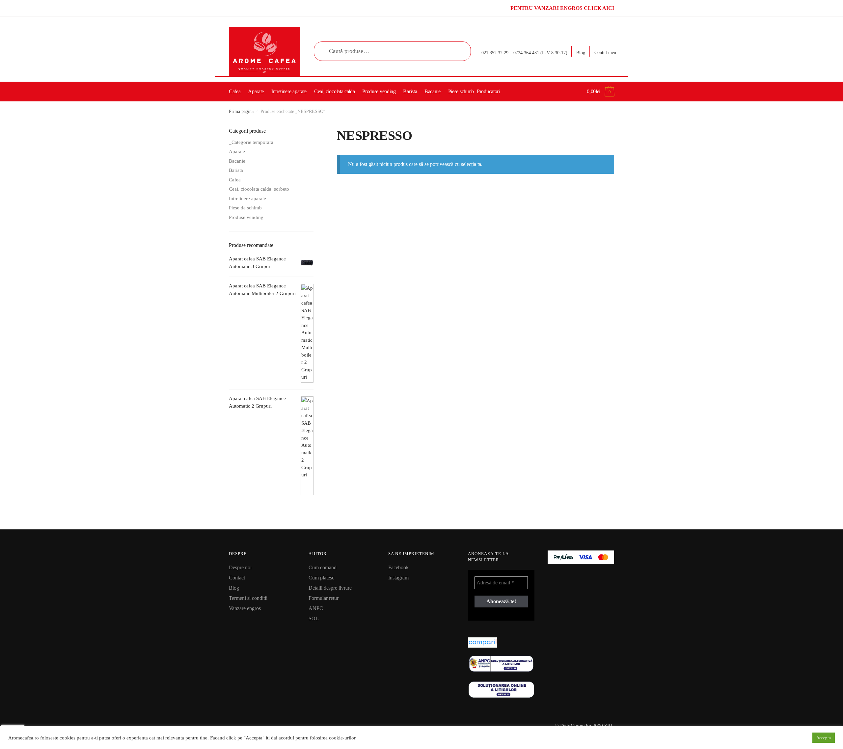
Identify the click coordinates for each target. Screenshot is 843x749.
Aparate (237, 151)
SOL (314, 618)
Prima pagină (241, 111)
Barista (236, 170)
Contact (237, 577)
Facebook (398, 567)
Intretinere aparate (247, 198)
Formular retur (324, 598)
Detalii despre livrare (330, 588)
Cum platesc (321, 577)
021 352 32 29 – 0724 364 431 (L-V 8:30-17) (524, 52)
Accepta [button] (823, 737)
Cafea (235, 179)
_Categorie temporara (251, 142)
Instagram (398, 577)
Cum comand (323, 567)
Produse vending (246, 217)
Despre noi (240, 567)
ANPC (316, 608)
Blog (580, 52)
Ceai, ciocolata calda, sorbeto (259, 189)
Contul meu (605, 52)
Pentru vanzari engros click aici (562, 8)
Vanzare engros (245, 608)
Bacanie (237, 161)
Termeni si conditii (248, 598)
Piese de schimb (245, 207)
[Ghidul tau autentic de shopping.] (501, 642)
